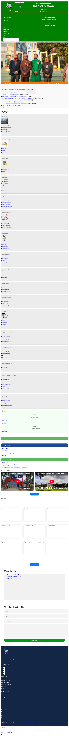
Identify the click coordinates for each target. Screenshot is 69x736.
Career (3, 699)
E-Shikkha (3, 686)
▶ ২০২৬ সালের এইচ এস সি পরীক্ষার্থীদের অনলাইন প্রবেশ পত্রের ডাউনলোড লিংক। (13, 91)
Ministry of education (6, 684)
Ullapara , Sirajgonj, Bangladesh (13, 574)
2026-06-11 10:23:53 (16, 105)
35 (44, 731)
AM (1, 731)
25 (41, 731)
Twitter (3, 713)
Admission (5, 31)
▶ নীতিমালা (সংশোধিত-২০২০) (7, 462)
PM (16, 731)
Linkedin (3, 715)
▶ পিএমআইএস (4, 450)
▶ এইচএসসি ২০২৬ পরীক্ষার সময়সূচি (6, 105)
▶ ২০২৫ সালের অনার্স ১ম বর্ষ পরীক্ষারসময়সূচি (7, 101)
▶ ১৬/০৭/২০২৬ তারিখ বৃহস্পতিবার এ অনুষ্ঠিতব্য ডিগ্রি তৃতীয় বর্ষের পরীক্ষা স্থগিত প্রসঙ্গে (13, 89)
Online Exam (6, 33)
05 (36, 731)
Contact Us (4, 703)
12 (11, 732)
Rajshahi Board (5, 682)
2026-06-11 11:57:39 (39, 98)
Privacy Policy (4, 697)
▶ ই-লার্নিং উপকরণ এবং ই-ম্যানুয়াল (8, 453)
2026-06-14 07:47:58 (31, 92)
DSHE (2, 688)
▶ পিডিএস (4, 455)
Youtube (3, 711)
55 (49, 731)
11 (9, 732)
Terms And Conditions (6, 695)
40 (45, 731)
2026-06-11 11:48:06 (28, 100)
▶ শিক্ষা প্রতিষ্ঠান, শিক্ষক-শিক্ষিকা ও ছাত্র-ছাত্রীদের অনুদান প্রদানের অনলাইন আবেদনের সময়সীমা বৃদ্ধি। (19, 466)
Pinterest (3, 717)
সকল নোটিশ (3, 107)
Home (16, 11)
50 (48, 731)
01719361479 (10, 578)
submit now (34, 640)
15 (39, 731)
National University (5, 680)
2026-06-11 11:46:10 (19, 101)
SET (1, 734)
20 (40, 731)
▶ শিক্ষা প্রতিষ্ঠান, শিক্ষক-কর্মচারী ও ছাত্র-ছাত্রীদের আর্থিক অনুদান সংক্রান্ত (14, 467)
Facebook (3, 709)
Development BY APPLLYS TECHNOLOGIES (33, 722)
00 (35, 731)
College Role (4, 701)
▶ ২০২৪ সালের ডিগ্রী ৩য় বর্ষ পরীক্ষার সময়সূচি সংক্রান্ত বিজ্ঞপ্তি (10, 94)
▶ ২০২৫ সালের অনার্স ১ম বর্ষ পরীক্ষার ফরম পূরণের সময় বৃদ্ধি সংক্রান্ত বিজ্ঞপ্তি (12, 100)
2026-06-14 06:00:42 (24, 94)
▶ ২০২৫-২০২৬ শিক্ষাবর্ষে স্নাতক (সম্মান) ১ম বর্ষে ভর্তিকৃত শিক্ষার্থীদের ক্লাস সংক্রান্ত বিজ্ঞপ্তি (14, 103)
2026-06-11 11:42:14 (32, 103)
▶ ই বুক (3, 452)
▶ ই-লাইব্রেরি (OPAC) (6, 441)
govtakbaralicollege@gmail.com (14, 576)
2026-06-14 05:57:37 (28, 96)
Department (6, 29)
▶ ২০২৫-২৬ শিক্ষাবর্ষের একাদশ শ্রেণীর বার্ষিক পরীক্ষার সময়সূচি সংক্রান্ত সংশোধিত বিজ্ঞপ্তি (14, 92)
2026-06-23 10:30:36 (29, 91)
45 (47, 731)
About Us (5, 35)
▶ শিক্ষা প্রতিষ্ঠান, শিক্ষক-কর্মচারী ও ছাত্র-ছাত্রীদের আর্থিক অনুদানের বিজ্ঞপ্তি (14, 464)
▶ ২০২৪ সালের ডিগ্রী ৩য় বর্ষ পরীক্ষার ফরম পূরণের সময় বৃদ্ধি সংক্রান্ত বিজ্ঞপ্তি (12, 96)
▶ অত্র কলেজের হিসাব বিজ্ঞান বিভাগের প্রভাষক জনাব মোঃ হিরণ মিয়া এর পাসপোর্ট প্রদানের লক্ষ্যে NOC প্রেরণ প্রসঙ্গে (17, 98)
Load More (34, 494)
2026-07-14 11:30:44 (30, 89)
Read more (4, 420)
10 (8, 732)
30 (43, 731)
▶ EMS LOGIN (5, 448)
